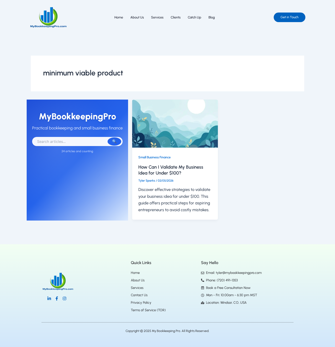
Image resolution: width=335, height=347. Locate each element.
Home (118, 17)
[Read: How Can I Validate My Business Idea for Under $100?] (175, 123)
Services (157, 17)
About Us (137, 17)
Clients (175, 17)
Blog (212, 17)
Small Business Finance (154, 157)
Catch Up (194, 17)
